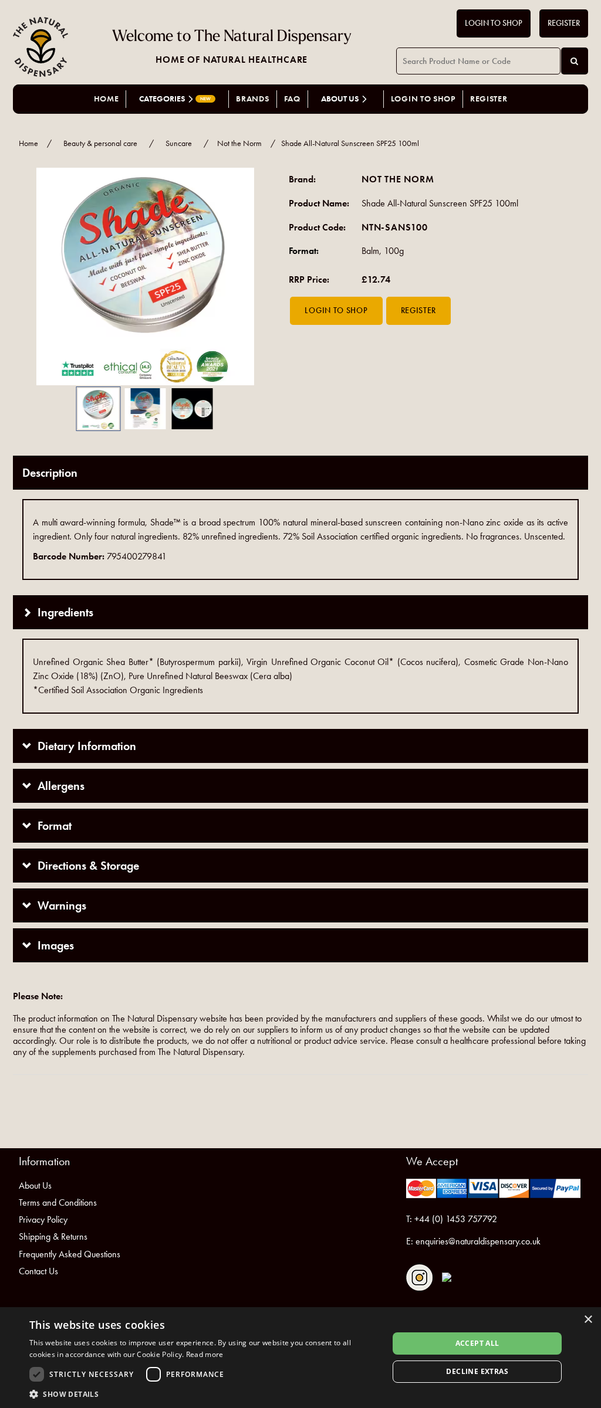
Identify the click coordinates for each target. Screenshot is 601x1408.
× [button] (587, 1319)
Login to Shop (493, 23)
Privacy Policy (43, 1219)
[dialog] (300, 1357)
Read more (205, 1354)
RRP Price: (309, 279)
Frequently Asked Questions (69, 1254)
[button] (30, 276)
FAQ (292, 99)
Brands (252, 99)
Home (106, 99)
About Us (35, 1185)
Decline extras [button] (477, 1371)
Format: (304, 250)
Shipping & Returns (53, 1236)
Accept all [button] (477, 1343)
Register (564, 23)
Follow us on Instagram (419, 1277)
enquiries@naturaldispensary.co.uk (478, 1241)
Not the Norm (239, 143)
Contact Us (38, 1271)
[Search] (574, 61)
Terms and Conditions (58, 1202)
